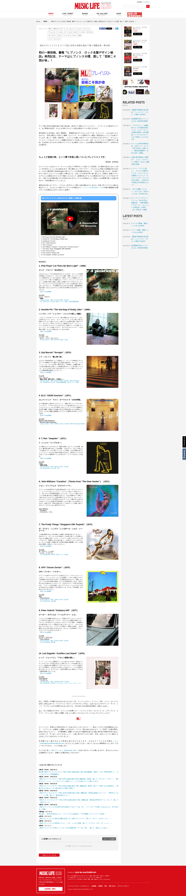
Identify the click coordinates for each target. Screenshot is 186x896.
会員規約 (100, 886)
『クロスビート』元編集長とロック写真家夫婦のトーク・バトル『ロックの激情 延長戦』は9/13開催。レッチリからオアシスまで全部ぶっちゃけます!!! (140, 132)
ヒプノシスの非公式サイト (92, 187)
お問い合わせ (112, 886)
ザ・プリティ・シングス (55, 35)
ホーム (38, 21)
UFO (80, 35)
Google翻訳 (47, 291)
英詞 (41, 291)
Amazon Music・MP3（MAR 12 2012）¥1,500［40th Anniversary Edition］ (63, 423)
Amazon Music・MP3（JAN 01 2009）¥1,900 (54, 640)
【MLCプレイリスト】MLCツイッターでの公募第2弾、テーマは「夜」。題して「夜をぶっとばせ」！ (74, 828)
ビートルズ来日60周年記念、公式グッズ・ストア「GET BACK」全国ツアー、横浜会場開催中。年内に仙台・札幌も (140, 148)
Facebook (184, 454)
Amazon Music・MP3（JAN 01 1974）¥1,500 (54, 599)
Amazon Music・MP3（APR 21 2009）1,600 (54, 339)
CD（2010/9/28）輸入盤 (47, 642)
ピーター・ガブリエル (86, 32)
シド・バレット (70, 28)
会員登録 (94, 886)
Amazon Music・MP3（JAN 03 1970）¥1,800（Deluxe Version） (60, 380)
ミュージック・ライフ (70, 35)
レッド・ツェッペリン (54, 39)
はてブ (116, 29)
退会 (106, 886)
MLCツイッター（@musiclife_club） (64, 750)
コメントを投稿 (109, 839)
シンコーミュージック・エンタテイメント (85, 872)
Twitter (109, 29)
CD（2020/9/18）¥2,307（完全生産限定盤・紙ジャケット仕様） (60, 382)
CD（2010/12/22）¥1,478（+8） (50, 468)
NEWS (45, 21)
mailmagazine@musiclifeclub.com (52, 743)
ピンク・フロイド (73, 32)
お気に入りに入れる (49, 855)
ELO (50, 28)
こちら (115, 741)
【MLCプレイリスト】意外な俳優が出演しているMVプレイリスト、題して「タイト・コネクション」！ (75, 818)
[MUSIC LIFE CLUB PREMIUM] (133, 14)
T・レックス (52, 32)
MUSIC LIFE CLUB (93, 6)
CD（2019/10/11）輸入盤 (48, 601)
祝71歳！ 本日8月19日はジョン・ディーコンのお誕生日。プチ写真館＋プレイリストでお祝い (72, 814)
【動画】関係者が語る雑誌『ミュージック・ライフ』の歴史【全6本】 (139, 112)
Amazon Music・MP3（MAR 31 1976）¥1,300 (54, 681)
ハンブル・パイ (62, 32)
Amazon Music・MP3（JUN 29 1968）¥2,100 (54, 300)
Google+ (113, 29)
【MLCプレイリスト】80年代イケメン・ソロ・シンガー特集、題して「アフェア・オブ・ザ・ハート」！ (75, 823)
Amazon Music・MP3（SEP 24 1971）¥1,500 (54, 466)
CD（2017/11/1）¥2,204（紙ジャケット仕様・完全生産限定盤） (60, 301)
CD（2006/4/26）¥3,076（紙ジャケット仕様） (54, 554)
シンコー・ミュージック (83, 28)
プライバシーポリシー (123, 886)
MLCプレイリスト (58, 28)
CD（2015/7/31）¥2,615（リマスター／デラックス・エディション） (61, 683)
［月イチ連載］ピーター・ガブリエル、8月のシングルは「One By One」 (140, 191)
